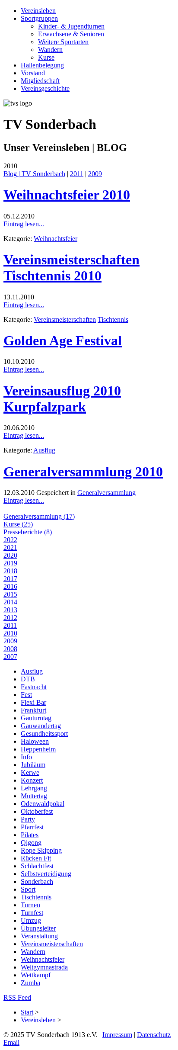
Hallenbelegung (42, 65)
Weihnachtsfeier (55, 238)
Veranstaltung (39, 936)
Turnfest (32, 912)
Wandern (50, 49)
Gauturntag (36, 718)
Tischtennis (113, 319)
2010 (10, 633)
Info (26, 757)
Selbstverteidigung (46, 873)
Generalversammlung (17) (39, 516)
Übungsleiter (38, 928)
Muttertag (34, 796)
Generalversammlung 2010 (83, 471)
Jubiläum (33, 764)
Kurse (46, 57)
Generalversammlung (106, 492)
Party (28, 819)
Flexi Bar (33, 702)
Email (11, 1042)
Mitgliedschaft (40, 80)
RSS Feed (17, 997)
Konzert (32, 780)
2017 (10, 578)
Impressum (117, 1034)
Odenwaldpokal (42, 803)
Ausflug (44, 450)
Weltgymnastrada (44, 967)
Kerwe (30, 772)
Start (27, 1012)
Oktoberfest (37, 811)
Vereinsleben (38, 10)
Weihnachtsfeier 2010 (66, 194)
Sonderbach (37, 881)
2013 (10, 609)
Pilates (29, 834)
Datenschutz (154, 1034)
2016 (10, 586)
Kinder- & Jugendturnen (71, 26)
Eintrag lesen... (23, 224)
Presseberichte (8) (27, 532)
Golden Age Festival (62, 340)
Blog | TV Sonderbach (34, 173)
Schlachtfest (37, 866)
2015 (10, 594)
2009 (95, 173)
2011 (76, 173)
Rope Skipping (41, 850)
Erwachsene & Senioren (71, 34)
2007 (10, 656)
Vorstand (33, 73)
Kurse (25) (18, 524)
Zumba (30, 982)
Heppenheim (38, 749)
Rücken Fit (36, 858)
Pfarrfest (32, 827)
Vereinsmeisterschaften (65, 319)
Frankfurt (33, 710)
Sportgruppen (39, 18)
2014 (10, 602)
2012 (10, 617)
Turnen (30, 905)
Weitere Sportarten (63, 41)
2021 (10, 547)
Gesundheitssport (44, 733)
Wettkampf (36, 975)
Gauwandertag (41, 725)
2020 (10, 555)
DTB (28, 679)
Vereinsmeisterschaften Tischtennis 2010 (71, 267)
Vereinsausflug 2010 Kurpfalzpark (62, 398)
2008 (10, 648)
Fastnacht (34, 686)
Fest (26, 694)
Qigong (31, 842)
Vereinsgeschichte (45, 88)
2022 (10, 539)
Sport (28, 889)
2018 (10, 571)
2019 (10, 563)
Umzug (31, 920)
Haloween (35, 741)
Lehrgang (34, 788)
